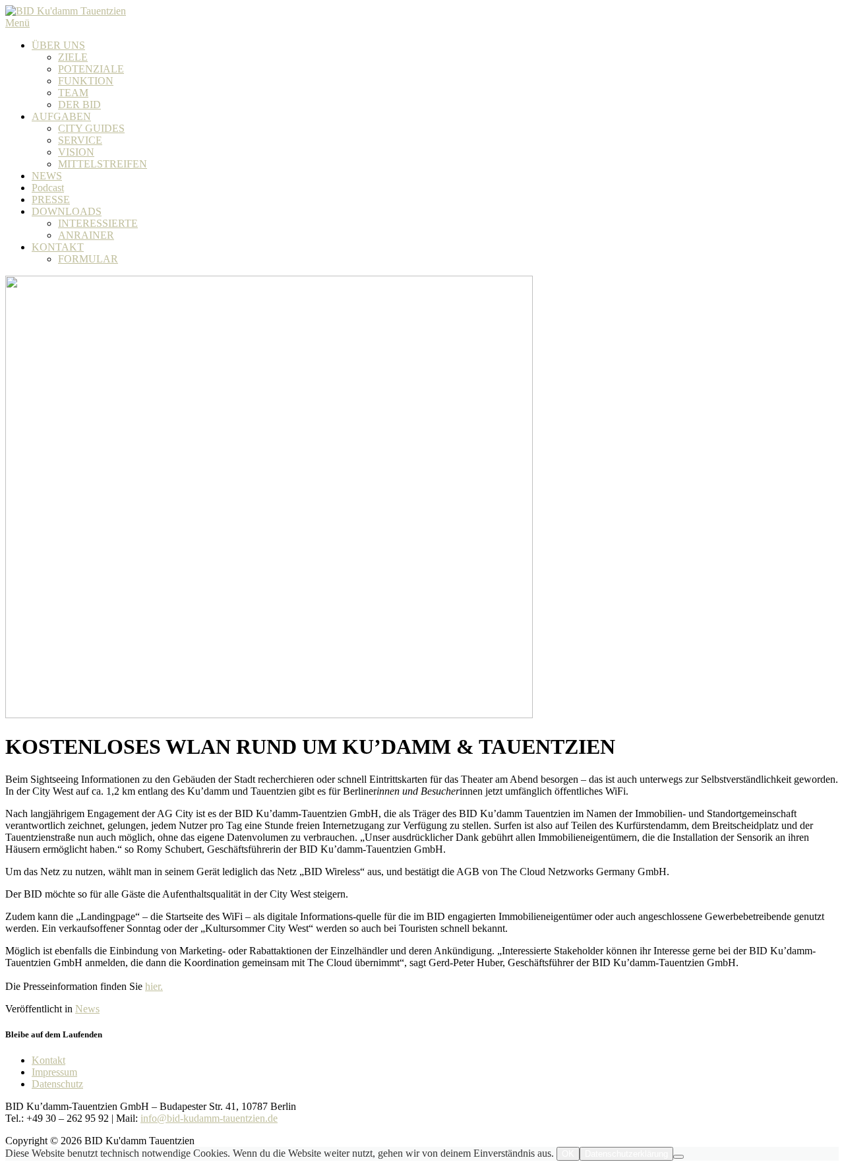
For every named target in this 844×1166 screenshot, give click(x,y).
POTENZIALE (91, 69)
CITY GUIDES (91, 128)
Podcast (48, 187)
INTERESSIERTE (98, 223)
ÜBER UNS (58, 45)
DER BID (79, 104)
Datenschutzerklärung (626, 1154)
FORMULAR (88, 258)
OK (568, 1154)
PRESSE (51, 199)
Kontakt (48, 1060)
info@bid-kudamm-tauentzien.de (209, 1118)
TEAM (73, 92)
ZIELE (73, 57)
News (87, 1008)
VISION (76, 152)
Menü (17, 22)
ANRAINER (86, 235)
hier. (154, 986)
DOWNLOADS (67, 211)
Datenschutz (57, 1083)
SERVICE (80, 140)
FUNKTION (85, 80)
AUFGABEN (61, 116)
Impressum (54, 1072)
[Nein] (678, 1157)
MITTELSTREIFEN (102, 163)
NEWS (47, 175)
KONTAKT (58, 247)
